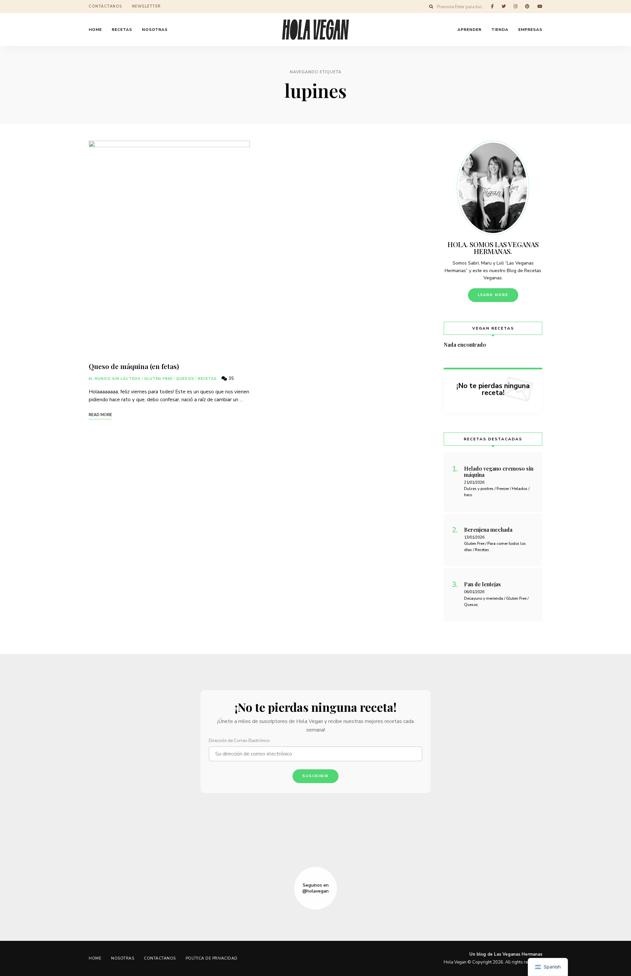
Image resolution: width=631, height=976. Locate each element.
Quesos (185, 378)
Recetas (207, 378)
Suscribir (315, 776)
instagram (515, 6)
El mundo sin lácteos (115, 378)
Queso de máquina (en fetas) (134, 366)
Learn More (493, 294)
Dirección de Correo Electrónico (239, 741)
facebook (492, 6)
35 (230, 379)
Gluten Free (158, 378)
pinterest (527, 6)
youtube (539, 6)
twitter (504, 6)
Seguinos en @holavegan (315, 888)
